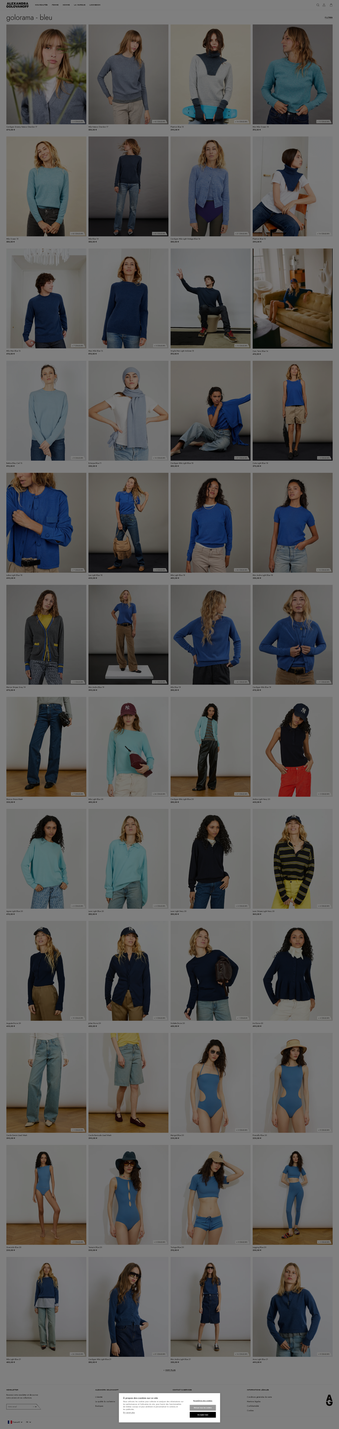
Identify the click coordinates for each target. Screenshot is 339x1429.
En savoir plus (129, 1413)
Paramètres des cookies (202, 1401)
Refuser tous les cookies (203, 1408)
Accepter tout (202, 1415)
